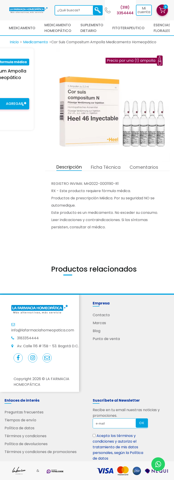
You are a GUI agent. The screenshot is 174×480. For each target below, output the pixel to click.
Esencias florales (162, 27)
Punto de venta (106, 338)
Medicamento (22, 28)
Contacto (101, 315)
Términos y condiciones (25, 436)
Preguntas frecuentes (24, 412)
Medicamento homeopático (57, 27)
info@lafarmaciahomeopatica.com (42, 330)
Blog (96, 330)
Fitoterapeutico (128, 28)
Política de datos (19, 428)
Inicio (14, 42)
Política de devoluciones (26, 443)
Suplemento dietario (91, 27)
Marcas (99, 323)
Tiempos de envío (20, 420)
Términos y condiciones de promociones (41, 451)
